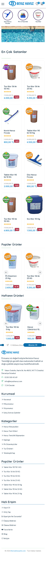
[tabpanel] (23, 35)
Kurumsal (7, 399)
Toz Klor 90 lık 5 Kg (11, 328)
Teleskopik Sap (9, 453)
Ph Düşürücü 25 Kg (11, 277)
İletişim (6, 538)
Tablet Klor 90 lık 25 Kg (12, 493)
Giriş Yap (7, 512)
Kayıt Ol (6, 508)
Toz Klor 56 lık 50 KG (10, 87)
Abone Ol (32, 345)
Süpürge (6, 440)
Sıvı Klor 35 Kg (33, 219)
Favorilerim (8, 529)
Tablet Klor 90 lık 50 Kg (33, 132)
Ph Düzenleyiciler (10, 444)
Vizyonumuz (8, 408)
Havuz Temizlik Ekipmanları (14, 435)
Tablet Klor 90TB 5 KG (12, 467)
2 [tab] (8, 41)
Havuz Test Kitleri (10, 431)
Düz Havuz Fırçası (32, 176)
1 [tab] (5, 41)
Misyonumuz (8, 404)
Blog (5, 534)
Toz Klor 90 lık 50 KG (10, 220)
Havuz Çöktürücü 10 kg (33, 328)
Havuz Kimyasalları (11, 427)
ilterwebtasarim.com (18, 551)
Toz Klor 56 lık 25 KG (33, 87)
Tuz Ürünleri (8, 449)
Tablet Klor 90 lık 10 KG (10, 176)
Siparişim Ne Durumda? (12, 516)
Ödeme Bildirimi (9, 521)
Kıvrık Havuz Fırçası (9, 132)
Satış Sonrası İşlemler (11, 413)
